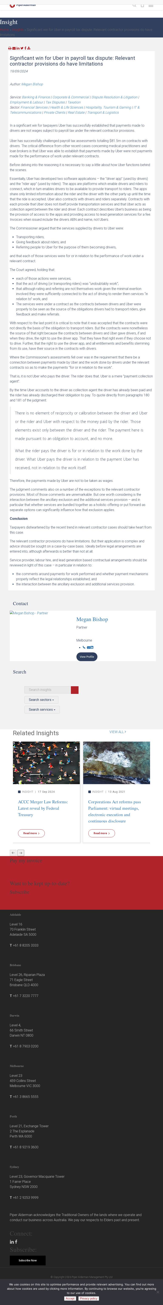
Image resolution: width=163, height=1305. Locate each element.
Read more (30, 833)
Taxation (73, 102)
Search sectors (40, 700)
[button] (151, 5)
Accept (70, 1298)
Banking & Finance (36, 97)
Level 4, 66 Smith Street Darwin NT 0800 (21, 1030)
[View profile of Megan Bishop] (43, 636)
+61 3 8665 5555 (25, 1097)
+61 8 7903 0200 (25, 1046)
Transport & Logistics (103, 112)
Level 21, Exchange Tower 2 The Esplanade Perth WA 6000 (29, 1131)
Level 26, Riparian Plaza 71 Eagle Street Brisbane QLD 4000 (27, 980)
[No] (158, 1292)
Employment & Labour (26, 102)
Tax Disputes (55, 102)
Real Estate (76, 112)
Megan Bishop (32, 84)
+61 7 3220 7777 (25, 996)
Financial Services (34, 107)
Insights (18, 30)
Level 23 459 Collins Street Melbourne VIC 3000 (25, 1081)
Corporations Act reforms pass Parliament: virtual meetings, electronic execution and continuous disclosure (114, 811)
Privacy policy (88, 1298)
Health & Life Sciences (66, 107)
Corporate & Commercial (70, 97)
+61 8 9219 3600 (25, 1147)
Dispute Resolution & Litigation (114, 97)
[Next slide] (20, 853)
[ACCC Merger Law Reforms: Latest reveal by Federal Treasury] (46, 763)
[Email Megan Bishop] (88, 648)
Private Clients (54, 112)
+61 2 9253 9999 (25, 1198)
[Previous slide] (13, 853)
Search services (41, 710)
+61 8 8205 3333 (25, 945)
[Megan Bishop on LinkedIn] (91, 648)
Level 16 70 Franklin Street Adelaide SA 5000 (23, 929)
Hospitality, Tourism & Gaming (108, 107)
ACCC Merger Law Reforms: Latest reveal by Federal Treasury (43, 808)
